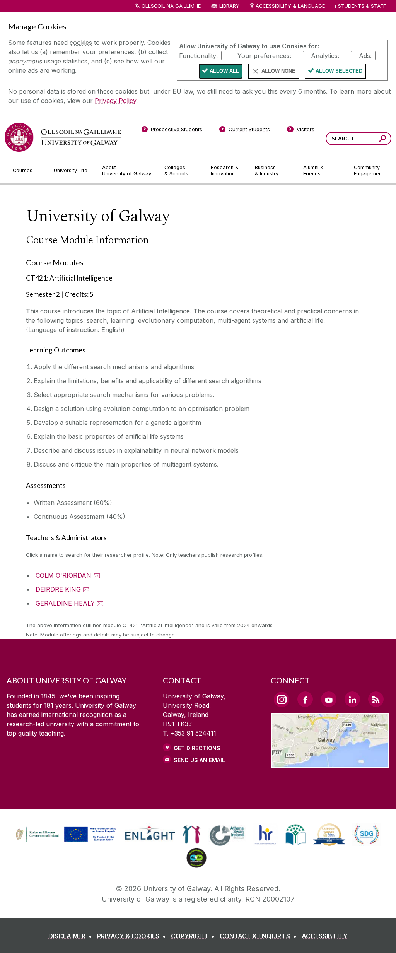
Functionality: (198, 55)
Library (229, 6)
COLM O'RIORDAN (63, 575)
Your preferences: (264, 55)
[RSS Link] (376, 699)
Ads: (365, 55)
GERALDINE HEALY (65, 603)
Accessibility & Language (290, 6)
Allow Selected (339, 71)
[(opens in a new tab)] (67, 841)
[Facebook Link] (305, 699)
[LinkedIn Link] (352, 699)
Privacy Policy (115, 100)
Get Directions (197, 748)
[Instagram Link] (281, 699)
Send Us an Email (199, 760)
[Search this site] (382, 139)
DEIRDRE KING (58, 589)
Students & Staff (362, 6)
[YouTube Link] (328, 699)
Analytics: (325, 55)
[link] (65, 834)
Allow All (224, 71)
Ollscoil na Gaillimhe (171, 6)
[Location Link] (330, 763)
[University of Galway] (63, 137)
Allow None (278, 71)
